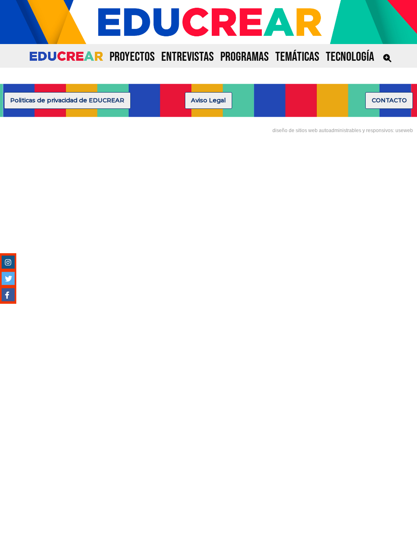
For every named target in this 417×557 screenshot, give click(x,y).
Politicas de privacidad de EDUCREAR (67, 100)
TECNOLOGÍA (350, 57)
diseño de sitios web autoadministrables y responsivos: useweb (342, 130)
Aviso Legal (208, 100)
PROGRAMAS (244, 57)
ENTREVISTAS (187, 57)
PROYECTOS (132, 57)
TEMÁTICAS (297, 57)
